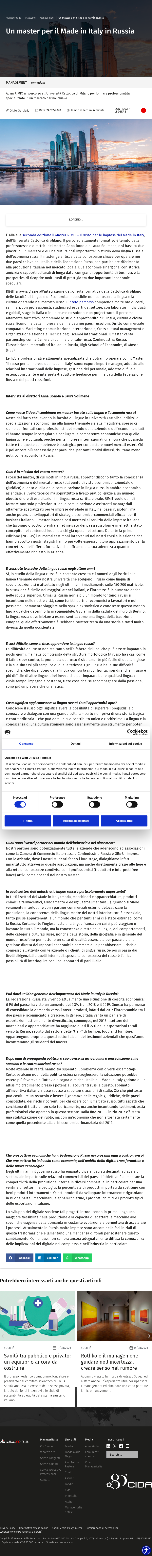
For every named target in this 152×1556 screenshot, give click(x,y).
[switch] (57, 804)
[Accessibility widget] (146, 1550)
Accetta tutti (124, 820)
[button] (19, 1257)
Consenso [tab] (26, 743)
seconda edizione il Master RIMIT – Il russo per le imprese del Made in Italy (83, 235)
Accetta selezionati (76, 820)
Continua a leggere (122, 110)
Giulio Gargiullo (19, 110)
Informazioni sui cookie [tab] (125, 743)
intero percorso (81, 302)
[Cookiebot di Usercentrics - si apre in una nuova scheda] (130, 732)
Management (47, 17)
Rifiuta (27, 820)
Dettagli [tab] (76, 743)
